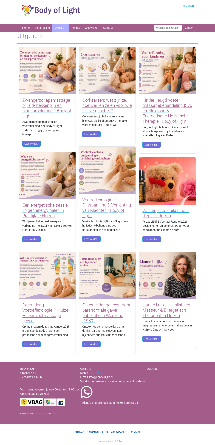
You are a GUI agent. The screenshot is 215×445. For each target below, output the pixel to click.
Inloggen (188, 5)
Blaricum (45, 413)
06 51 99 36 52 (99, 373)
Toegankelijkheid (97, 432)
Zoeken (189, 27)
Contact (108, 27)
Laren (54, 413)
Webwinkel (91, 27)
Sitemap (79, 432)
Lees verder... (31, 143)
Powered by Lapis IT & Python (110, 441)
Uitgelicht (60, 27)
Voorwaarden (119, 432)
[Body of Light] (51, 10)
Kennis (75, 27)
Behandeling (42, 27)
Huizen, (37, 413)
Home (26, 27)
